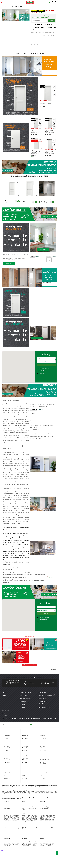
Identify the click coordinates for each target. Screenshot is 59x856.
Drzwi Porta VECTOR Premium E (35, 131)
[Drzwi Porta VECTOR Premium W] (50, 144)
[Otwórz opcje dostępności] (2, 850)
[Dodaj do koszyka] (18, 201)
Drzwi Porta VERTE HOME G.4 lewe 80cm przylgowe (11, 197)
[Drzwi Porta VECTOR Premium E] (36, 123)
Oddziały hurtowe (43, 371)
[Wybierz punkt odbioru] (49, 2)
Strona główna (5, 6)
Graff (31, 724)
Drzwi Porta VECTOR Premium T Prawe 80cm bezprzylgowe (35, 151)
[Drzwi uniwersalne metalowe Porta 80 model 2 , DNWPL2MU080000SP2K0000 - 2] (47, 188)
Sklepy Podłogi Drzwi (44, 368)
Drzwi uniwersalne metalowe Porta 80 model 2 (46, 197)
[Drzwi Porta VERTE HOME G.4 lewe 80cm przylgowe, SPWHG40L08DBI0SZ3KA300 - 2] (12, 188)
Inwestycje (41, 373)
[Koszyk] (51, 2)
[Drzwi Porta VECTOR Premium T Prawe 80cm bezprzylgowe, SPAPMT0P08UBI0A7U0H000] (36, 143)
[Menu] (1, 2)
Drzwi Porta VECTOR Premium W (49, 152)
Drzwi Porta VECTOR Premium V (49, 131)
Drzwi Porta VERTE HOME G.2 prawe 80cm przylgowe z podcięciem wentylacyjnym (29, 197)
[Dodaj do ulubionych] (16, 201)
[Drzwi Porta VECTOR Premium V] (50, 123)
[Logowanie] (57, 2)
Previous (3, 191)
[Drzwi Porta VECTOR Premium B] (48, 93)
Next (56, 191)
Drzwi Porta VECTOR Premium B (46, 102)
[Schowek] (54, 2)
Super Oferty (10, 6)
